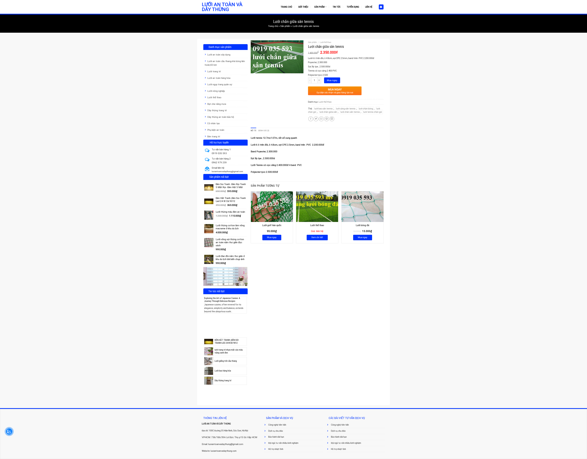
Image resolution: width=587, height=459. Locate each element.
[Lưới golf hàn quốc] (272, 206)
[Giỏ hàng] (381, 6)
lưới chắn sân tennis (350, 112)
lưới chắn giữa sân (328, 112)
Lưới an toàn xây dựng (218, 54)
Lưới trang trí (214, 71)
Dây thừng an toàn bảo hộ (220, 117)
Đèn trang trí (213, 136)
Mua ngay (332, 80)
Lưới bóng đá (362, 225)
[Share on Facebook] (310, 118)
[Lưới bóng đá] (362, 206)
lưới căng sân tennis (345, 108)
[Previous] (206, 313)
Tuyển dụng (353, 6)
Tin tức (337, 6)
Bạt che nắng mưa (216, 104)
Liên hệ (368, 6)
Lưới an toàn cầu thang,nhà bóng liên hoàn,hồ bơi (225, 63)
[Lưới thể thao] (317, 206)
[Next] (245, 313)
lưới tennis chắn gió (372, 112)
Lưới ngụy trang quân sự (219, 84)
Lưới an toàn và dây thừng (222, 7)
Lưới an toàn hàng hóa (218, 78)
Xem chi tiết (317, 237)
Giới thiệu (303, 6)
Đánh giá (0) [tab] (263, 131)
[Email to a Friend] (321, 118)
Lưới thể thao (214, 97)
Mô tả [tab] (253, 131)
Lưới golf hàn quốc (271, 225)
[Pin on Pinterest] (326, 118)
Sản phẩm (319, 6)
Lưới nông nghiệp (216, 91)
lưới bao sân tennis (323, 108)
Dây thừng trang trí (217, 110)
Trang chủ (286, 6)
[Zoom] (254, 68)
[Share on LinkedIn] (331, 118)
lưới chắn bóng (366, 108)
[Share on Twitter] (316, 118)
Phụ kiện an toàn (215, 130)
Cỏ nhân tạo (213, 123)
